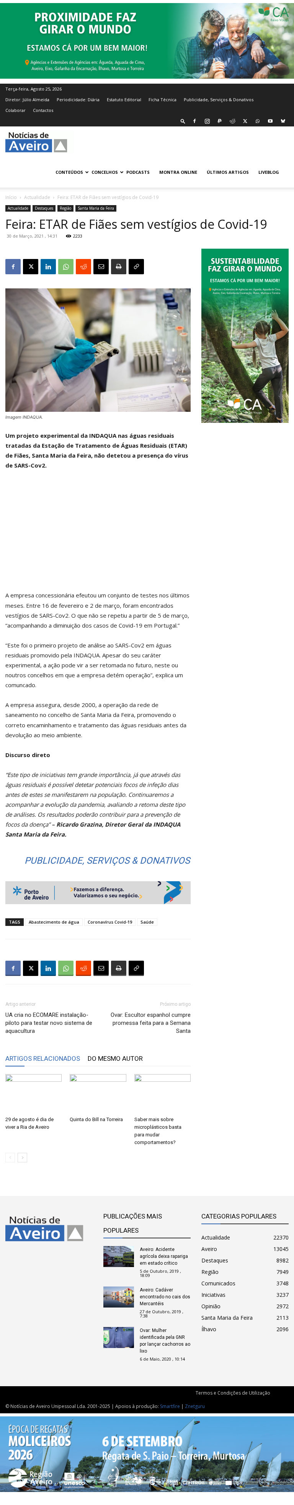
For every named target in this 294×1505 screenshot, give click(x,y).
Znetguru (195, 1406)
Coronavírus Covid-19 (110, 922)
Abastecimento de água (54, 922)
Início (11, 197)
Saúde (147, 922)
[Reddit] (232, 121)
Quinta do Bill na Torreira (96, 1119)
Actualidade (37, 197)
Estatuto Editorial (124, 99)
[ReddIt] (83, 266)
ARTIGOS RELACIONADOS (42, 1058)
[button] (183, 121)
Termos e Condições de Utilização (233, 1393)
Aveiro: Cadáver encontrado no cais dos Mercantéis (165, 1296)
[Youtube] (270, 121)
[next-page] (22, 1157)
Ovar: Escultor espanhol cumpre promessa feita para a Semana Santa (151, 1022)
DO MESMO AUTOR (115, 1058)
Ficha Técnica (162, 99)
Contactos (43, 110)
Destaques (44, 208)
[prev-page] (10, 1157)
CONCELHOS (104, 172)
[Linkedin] (48, 266)
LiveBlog (268, 172)
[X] (245, 121)
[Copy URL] (136, 266)
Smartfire (170, 1406)
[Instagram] (207, 121)
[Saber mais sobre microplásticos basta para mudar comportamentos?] (162, 1093)
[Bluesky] (283, 121)
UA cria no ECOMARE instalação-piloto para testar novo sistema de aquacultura (48, 1022)
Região (65, 208)
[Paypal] (219, 121)
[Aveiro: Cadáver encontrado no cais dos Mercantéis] (118, 1297)
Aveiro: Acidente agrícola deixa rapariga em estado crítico (164, 1256)
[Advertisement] (98, 533)
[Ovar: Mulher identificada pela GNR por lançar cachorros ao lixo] (118, 1337)
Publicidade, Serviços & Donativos (218, 99)
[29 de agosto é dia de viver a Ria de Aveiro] (33, 1093)
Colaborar (15, 110)
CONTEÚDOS (69, 172)
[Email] (101, 266)
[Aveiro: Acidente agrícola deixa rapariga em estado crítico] (118, 1256)
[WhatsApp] (257, 121)
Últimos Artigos (228, 172)
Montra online (178, 172)
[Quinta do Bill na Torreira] (98, 1093)
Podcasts (138, 172)
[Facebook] (194, 121)
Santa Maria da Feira (96, 208)
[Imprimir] (118, 266)
